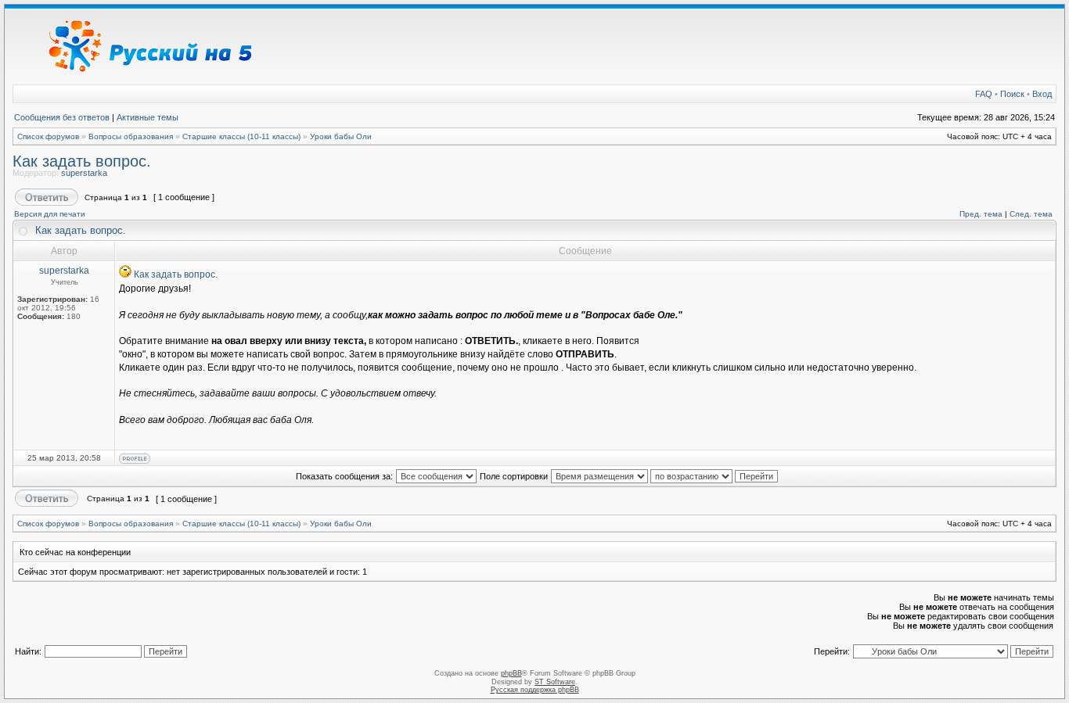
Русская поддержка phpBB (535, 690)
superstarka (84, 173)
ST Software (554, 682)
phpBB (511, 673)
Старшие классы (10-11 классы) (241, 136)
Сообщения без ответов (62, 117)
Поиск (1012, 94)
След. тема (1031, 214)
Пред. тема (980, 214)
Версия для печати (49, 214)
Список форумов (48, 136)
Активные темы (147, 117)
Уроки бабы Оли (341, 136)
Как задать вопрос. (82, 161)
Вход (1042, 94)
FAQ (983, 94)
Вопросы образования (130, 136)
